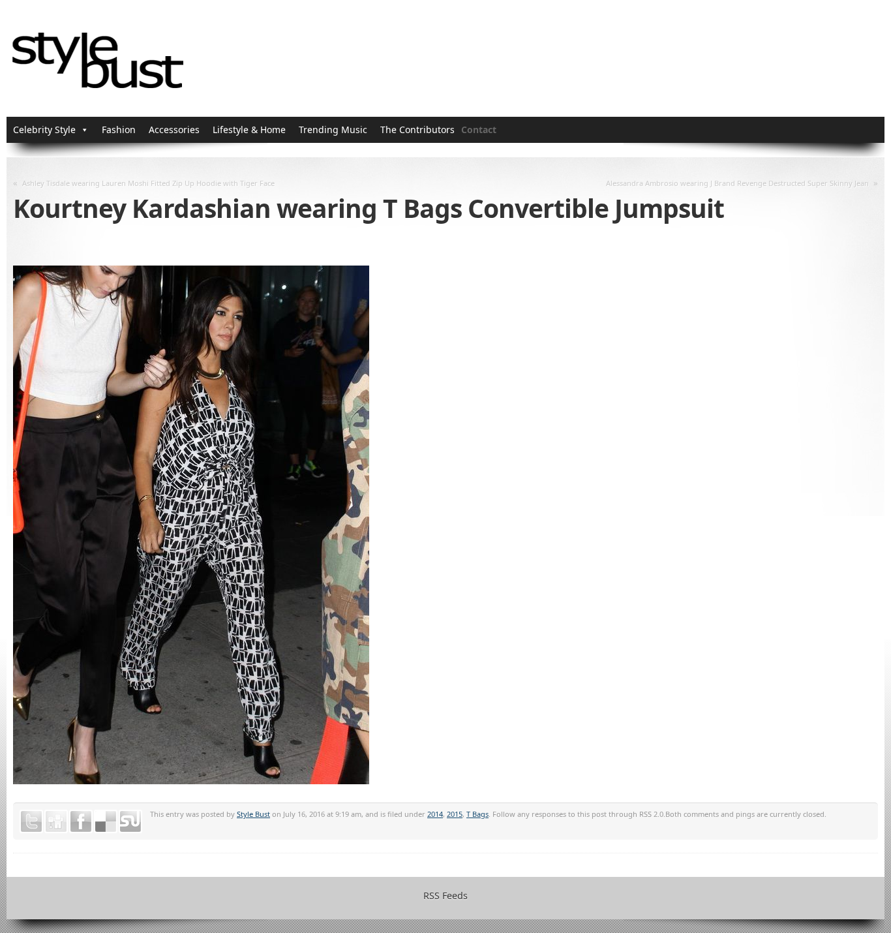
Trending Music (333, 129)
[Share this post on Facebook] (80, 821)
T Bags (477, 814)
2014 (435, 814)
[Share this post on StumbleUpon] (130, 821)
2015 (454, 814)
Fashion (119, 129)
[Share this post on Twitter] (31, 821)
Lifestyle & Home (249, 129)
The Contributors (417, 129)
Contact (478, 129)
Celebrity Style (44, 129)
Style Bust (253, 814)
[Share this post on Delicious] (105, 821)
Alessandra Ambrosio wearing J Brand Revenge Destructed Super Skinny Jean (737, 183)
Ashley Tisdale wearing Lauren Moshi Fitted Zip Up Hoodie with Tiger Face (148, 183)
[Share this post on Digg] (56, 821)
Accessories (174, 129)
